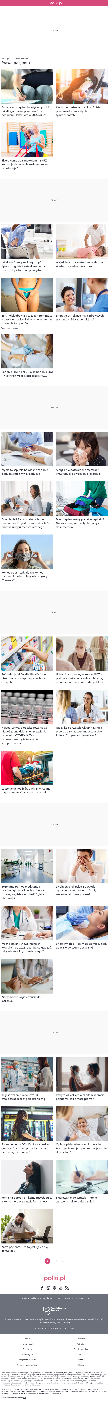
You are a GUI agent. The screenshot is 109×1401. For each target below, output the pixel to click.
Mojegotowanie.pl (27, 1359)
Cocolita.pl (27, 1349)
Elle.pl (27, 1338)
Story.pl (81, 1365)
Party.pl (81, 1338)
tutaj (24, 1398)
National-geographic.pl (27, 1365)
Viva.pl (82, 1354)
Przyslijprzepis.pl (81, 1349)
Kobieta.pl (81, 1343)
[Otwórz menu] (3, 3)
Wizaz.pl (81, 1359)
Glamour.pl (27, 1343)
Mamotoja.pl (27, 1354)
